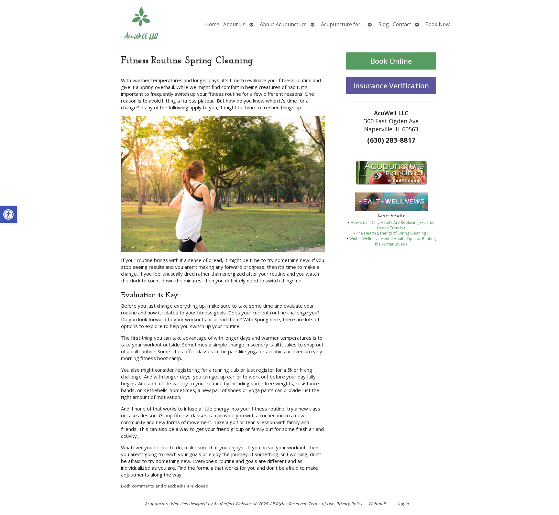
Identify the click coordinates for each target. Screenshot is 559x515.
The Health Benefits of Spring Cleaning (391, 233)
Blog (383, 24)
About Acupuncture (283, 24)
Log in (403, 504)
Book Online (391, 61)
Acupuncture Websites (166, 504)
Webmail (377, 504)
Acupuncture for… (342, 24)
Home (212, 24)
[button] (8, 214)
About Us (234, 24)
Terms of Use (321, 504)
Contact (402, 24)
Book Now (437, 24)
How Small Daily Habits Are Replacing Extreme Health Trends (392, 225)
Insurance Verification (391, 86)
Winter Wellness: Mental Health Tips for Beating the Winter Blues (392, 241)
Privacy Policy (349, 504)
